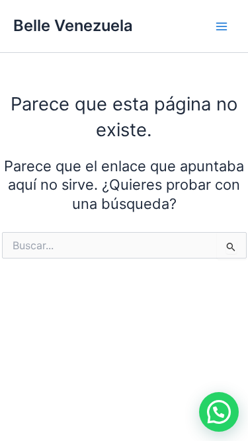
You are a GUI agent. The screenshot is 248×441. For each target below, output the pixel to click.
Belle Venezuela (73, 25)
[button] (219, 412)
